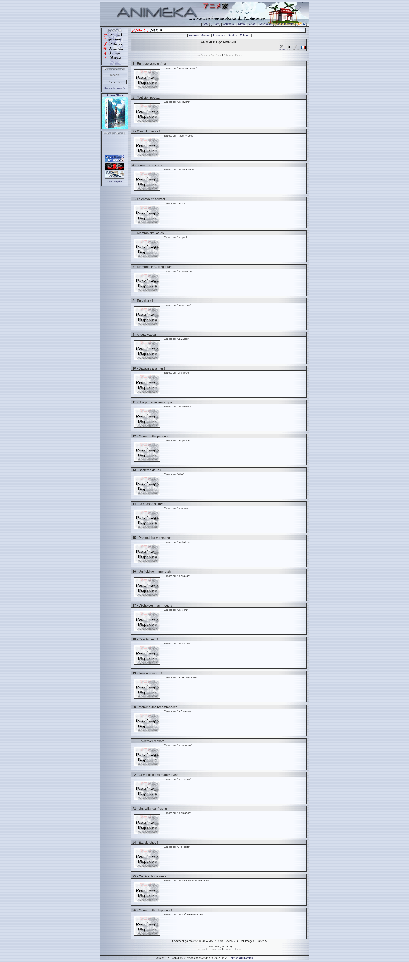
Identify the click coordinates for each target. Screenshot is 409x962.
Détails (281, 49)
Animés (194, 35)
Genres (205, 35)
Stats (241, 24)
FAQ (205, 24)
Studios (233, 35)
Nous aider (265, 24)
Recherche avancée (114, 88)
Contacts (228, 24)
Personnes (219, 35)
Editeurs (245, 35)
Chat (252, 24)
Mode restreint (285, 24)
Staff (216, 24)
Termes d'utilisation (241, 957)
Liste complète (114, 181)
